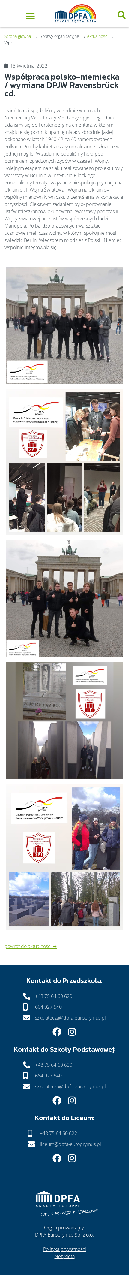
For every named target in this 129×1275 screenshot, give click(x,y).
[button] (30, 15)
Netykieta (65, 1256)
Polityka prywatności (64, 1249)
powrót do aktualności (28, 946)
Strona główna (17, 36)
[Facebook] (57, 1031)
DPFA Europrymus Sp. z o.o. (64, 1234)
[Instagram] (72, 1031)
